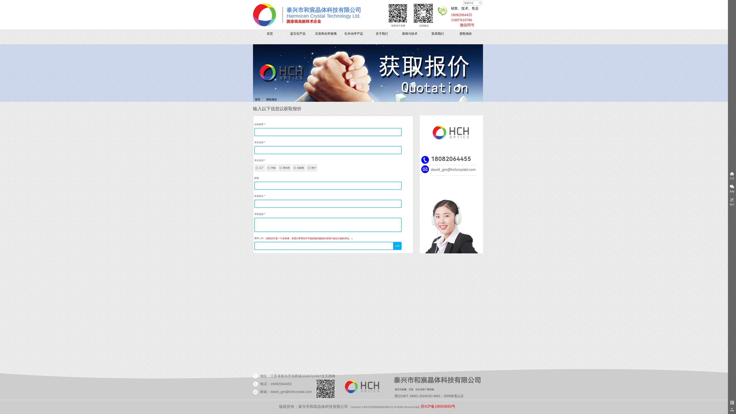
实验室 (300, 168)
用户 (313, 168)
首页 (257, 99)
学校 (273, 168)
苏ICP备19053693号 (438, 406)
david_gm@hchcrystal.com (453, 170)
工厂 (261, 168)
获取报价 (271, 99)
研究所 (286, 168)
